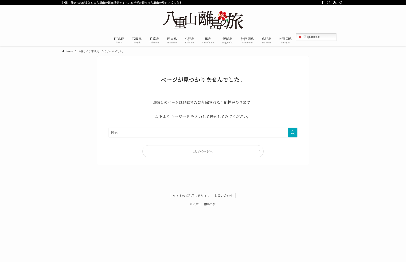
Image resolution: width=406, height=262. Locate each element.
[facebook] (323, 2)
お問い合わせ (224, 195)
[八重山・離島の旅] (203, 20)
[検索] (341, 2)
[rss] (335, 2)
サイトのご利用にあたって (191, 195)
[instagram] (329, 2)
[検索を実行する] (292, 132)
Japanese (311, 37)
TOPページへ (203, 151)
